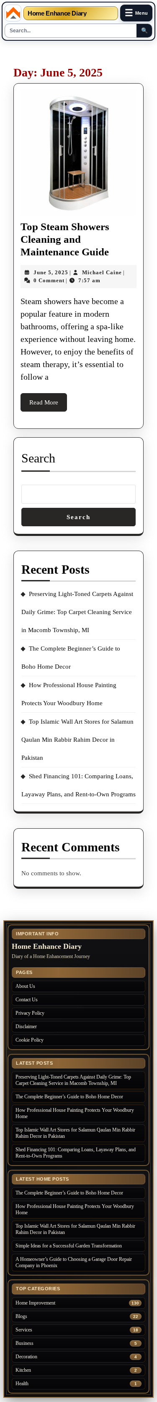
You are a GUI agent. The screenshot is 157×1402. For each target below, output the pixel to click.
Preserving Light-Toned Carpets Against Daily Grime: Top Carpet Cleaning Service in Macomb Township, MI (77, 612)
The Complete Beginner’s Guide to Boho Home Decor (69, 1097)
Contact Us (26, 1000)
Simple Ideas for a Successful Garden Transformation (68, 1246)
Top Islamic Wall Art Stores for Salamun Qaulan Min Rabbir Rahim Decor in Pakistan (77, 739)
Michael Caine (102, 272)
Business (24, 1343)
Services (23, 1330)
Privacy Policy (29, 1013)
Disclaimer (26, 1026)
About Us (25, 986)
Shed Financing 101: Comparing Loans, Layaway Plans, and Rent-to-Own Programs (75, 1153)
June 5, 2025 (50, 272)
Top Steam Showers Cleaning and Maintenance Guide (65, 239)
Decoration (26, 1357)
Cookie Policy (29, 1040)
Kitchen (23, 1370)
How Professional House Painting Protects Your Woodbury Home (74, 1113)
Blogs (21, 1316)
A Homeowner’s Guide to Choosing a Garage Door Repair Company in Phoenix (73, 1262)
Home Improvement (35, 1303)
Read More (48, 405)
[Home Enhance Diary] (13, 13)
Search (38, 458)
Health (21, 1383)
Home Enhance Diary (57, 13)
